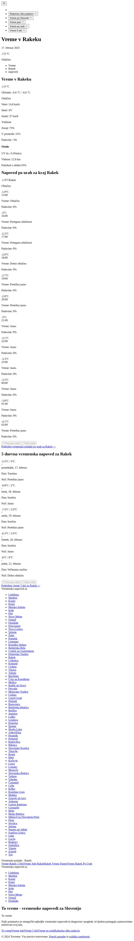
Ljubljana (13, 594)
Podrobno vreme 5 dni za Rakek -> (20, 585)
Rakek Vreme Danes (55, 863)
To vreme (6, 930)
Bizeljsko (13, 676)
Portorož (13, 738)
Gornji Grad (15, 698)
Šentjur (12, 726)
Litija (11, 835)
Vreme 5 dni (16, 30)
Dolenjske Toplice (18, 654)
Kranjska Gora (16, 791)
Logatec (12, 766)
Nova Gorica (15, 629)
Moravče (13, 770)
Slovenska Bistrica (18, 773)
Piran (11, 820)
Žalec (11, 635)
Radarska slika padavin (21, 14)
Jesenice (12, 713)
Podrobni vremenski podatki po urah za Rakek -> (28, 446)
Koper (11, 600)
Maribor (12, 597)
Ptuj (10, 613)
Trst (10, 854)
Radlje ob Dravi (17, 685)
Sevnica (12, 823)
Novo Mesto (15, 616)
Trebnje (12, 776)
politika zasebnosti (79, 936)
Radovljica (14, 741)
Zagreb (12, 851)
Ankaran (13, 801)
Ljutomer (13, 641)
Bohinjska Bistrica (18, 707)
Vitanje (12, 848)
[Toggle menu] (4, 3)
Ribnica (12, 745)
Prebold (12, 701)
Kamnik (12, 638)
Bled (11, 757)
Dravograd (14, 625)
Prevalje (12, 688)
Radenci (12, 842)
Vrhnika (12, 779)
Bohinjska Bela (16, 647)
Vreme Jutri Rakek (34, 863)
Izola (11, 610)
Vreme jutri (15, 22)
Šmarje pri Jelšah (17, 829)
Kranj (11, 604)
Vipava (12, 669)
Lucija (11, 838)
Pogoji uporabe (57, 936)
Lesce (11, 763)
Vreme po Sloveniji (19, 18)
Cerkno (12, 666)
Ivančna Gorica (16, 832)
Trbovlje (13, 751)
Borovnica (14, 704)
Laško (11, 716)
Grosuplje (13, 807)
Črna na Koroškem (18, 679)
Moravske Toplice (18, 691)
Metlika (12, 795)
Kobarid (12, 663)
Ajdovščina (14, 732)
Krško (11, 788)
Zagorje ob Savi (17, 798)
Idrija (11, 810)
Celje (11, 785)
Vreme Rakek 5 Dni (12, 863)
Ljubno (12, 694)
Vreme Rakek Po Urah (79, 863)
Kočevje (13, 760)
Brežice (12, 710)
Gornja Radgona (17, 804)
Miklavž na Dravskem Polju (23, 817)
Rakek (12, 657)
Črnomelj (13, 782)
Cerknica (13, 660)
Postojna (13, 723)
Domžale (13, 622)
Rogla (11, 754)
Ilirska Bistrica (16, 813)
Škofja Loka (15, 729)
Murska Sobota (16, 607)
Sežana (12, 826)
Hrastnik (13, 735)
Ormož (12, 619)
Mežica (12, 682)
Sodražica (13, 845)
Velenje (12, 632)
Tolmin (12, 672)
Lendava (13, 719)
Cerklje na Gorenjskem (21, 651)
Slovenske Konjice (18, 748)
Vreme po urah (17, 26)
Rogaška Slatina (17, 644)
